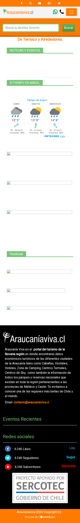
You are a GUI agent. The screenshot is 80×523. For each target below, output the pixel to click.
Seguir (70, 457)
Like (72, 448)
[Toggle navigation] (71, 12)
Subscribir (68, 466)
